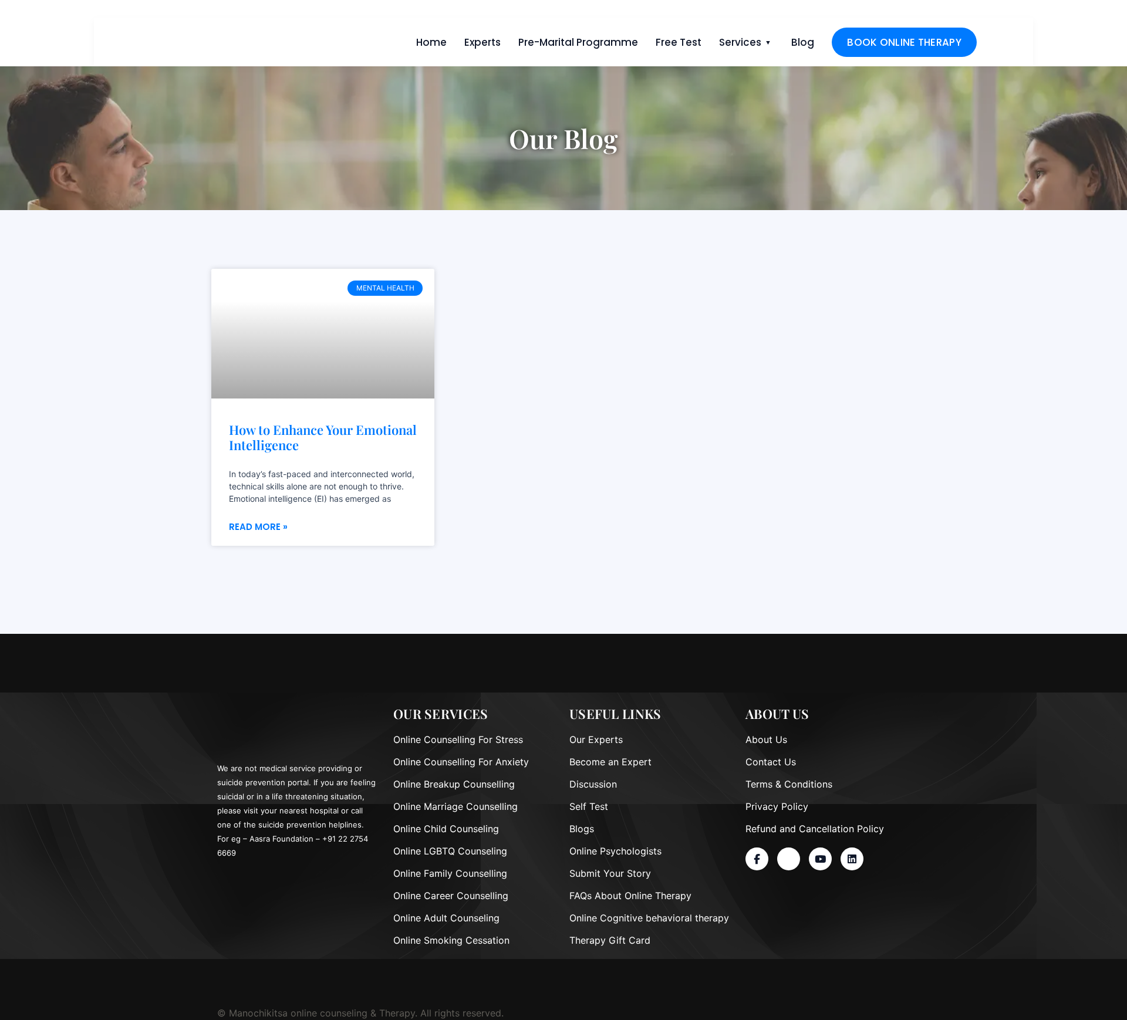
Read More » (258, 527)
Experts (482, 42)
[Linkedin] (852, 858)
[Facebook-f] (756, 858)
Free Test (678, 42)
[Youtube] (820, 858)
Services (740, 42)
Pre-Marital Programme (578, 42)
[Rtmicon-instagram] (788, 858)
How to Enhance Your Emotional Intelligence (323, 437)
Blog (802, 42)
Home (431, 42)
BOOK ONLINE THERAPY (904, 42)
